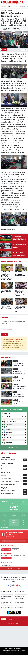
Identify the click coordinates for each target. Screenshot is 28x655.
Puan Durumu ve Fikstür (6, 603)
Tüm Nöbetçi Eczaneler (14, 568)
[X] (11, 585)
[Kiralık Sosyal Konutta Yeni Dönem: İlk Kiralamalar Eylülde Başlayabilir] (21, 267)
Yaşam (10, 10)
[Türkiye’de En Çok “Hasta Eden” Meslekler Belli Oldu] (7, 301)
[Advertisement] (14, 640)
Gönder (4, 334)
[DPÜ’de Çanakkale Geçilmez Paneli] (14, 39)
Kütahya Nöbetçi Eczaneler (6, 592)
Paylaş (4, 49)
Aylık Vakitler (5, 527)
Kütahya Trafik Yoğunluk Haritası (19, 597)
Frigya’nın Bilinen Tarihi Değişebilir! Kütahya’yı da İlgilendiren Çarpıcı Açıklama (20, 293)
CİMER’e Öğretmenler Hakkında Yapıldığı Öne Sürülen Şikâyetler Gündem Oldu (21, 309)
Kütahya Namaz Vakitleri (6, 597)
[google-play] (14, 613)
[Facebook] (8, 585)
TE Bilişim (18, 623)
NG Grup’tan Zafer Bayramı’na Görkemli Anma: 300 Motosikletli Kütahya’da (19, 403)
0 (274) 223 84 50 (7, 558)
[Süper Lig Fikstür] (26, 453)
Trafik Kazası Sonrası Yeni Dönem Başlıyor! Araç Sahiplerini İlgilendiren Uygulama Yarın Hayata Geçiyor (20, 364)
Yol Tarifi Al (16, 549)
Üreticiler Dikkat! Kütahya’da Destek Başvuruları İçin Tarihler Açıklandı (19, 380)
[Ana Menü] (1, 2)
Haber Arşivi (20, 607)
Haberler (3, 10)
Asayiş (16, 6)
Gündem (22, 6)
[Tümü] (26, 357)
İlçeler (10, 6)
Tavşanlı (15, 384)
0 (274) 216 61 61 (6, 549)
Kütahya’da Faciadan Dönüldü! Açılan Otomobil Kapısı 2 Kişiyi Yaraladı (20, 395)
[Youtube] (17, 585)
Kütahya (4, 6)
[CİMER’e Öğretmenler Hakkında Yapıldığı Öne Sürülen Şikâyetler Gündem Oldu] (21, 301)
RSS (5, 619)
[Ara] (25, 2)
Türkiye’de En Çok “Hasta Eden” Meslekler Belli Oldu (6, 307)
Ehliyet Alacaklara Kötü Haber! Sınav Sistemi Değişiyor (19, 372)
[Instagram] (14, 585)
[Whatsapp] (19, 585)
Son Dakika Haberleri (8, 607)
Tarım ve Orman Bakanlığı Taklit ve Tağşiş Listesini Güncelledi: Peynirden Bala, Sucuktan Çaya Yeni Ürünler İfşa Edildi (6, 275)
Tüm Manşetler (20, 602)
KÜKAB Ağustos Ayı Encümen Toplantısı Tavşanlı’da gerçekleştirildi (19, 388)
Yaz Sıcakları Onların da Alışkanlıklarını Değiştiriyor (7, 291)
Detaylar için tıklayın (14, 447)
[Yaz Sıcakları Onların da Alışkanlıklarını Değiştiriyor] (7, 285)
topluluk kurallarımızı (15, 339)
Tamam (19, 653)
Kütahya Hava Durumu (19, 592)
